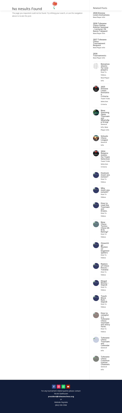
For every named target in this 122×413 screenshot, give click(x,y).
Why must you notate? (105, 190)
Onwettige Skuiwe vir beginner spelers (105, 248)
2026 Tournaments (99, 54)
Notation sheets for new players (105, 67)
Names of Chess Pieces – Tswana (105, 267)
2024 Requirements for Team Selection (105, 155)
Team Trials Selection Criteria (105, 101)
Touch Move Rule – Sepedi (104, 299)
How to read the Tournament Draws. (105, 207)
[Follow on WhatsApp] (63, 387)
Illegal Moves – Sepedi (105, 283)
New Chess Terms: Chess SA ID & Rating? (105, 227)
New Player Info (99, 17)
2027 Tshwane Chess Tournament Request (100, 42)
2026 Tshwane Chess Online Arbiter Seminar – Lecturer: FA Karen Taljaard (100, 27)
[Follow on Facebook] (54, 387)
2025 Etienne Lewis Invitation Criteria (105, 91)
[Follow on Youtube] (68, 387)
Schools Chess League (104, 138)
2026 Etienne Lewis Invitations (101, 14)
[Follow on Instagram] (59, 387)
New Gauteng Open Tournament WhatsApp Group (105, 116)
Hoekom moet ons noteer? (105, 175)
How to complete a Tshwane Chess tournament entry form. (105, 320)
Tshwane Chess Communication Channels (105, 360)
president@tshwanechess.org (61, 396)
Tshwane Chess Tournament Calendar (105, 341)
